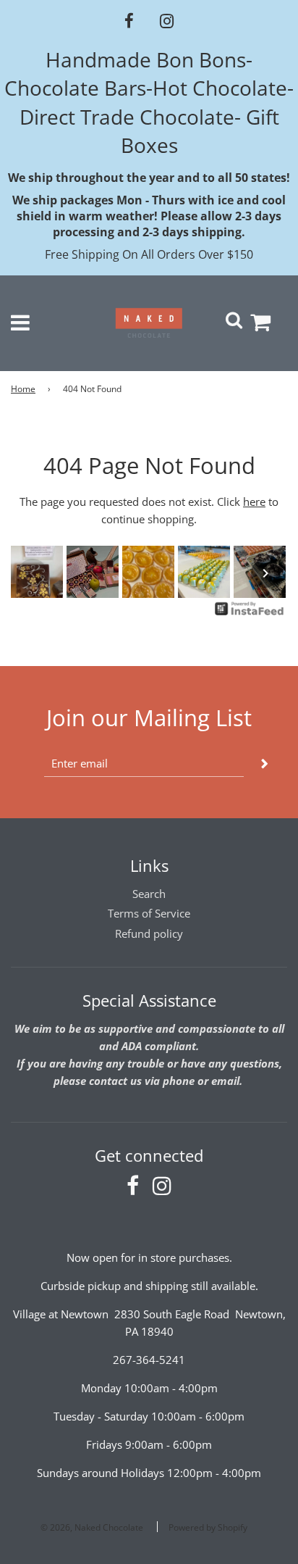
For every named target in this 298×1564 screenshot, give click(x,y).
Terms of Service (149, 913)
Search (149, 893)
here (254, 501)
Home (23, 389)
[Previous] (32, 573)
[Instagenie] (249, 614)
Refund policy (149, 933)
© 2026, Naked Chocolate (92, 1527)
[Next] (265, 573)
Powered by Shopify (208, 1527)
